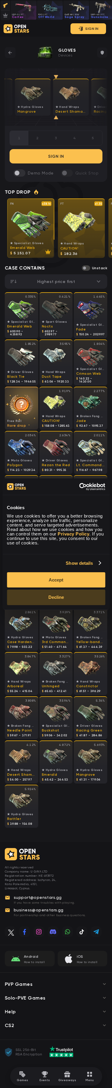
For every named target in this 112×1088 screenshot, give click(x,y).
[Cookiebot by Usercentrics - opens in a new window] (79, 487)
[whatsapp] (67, 931)
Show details (79, 563)
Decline (56, 597)
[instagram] (38, 931)
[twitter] (10, 931)
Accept (56, 579)
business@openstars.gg (39, 910)
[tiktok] (81, 931)
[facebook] (24, 931)
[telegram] (96, 931)
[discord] (53, 931)
